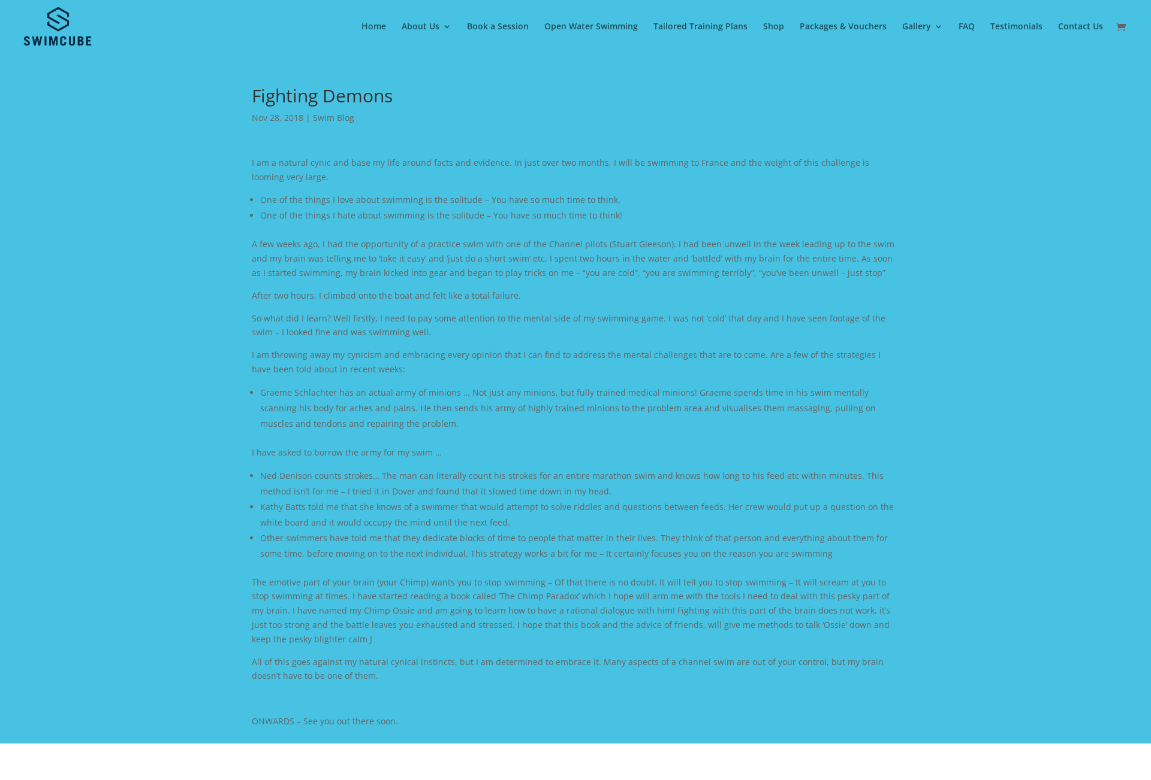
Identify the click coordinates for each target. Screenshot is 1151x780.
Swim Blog (333, 117)
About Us (420, 27)
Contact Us (1080, 27)
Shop (773, 27)
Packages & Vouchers (843, 27)
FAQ (967, 27)
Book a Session (498, 27)
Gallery (916, 27)
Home (373, 27)
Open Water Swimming (591, 27)
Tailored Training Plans (700, 27)
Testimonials (1016, 27)
